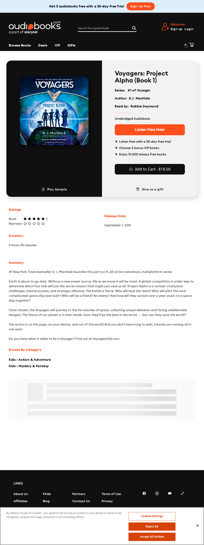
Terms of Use (111, 494)
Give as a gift (153, 189)
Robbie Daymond (144, 106)
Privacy (107, 501)
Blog (46, 501)
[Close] (197, 525)
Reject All (152, 526)
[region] (102, 526)
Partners (78, 494)
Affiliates (20, 501)
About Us (21, 494)
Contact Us (81, 501)
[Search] (134, 27)
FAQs (47, 494)
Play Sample (57, 189)
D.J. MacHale (139, 98)
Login (189, 29)
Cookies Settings (152, 516)
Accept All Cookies (152, 536)
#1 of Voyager (139, 90)
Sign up (176, 29)
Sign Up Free (140, 6)
